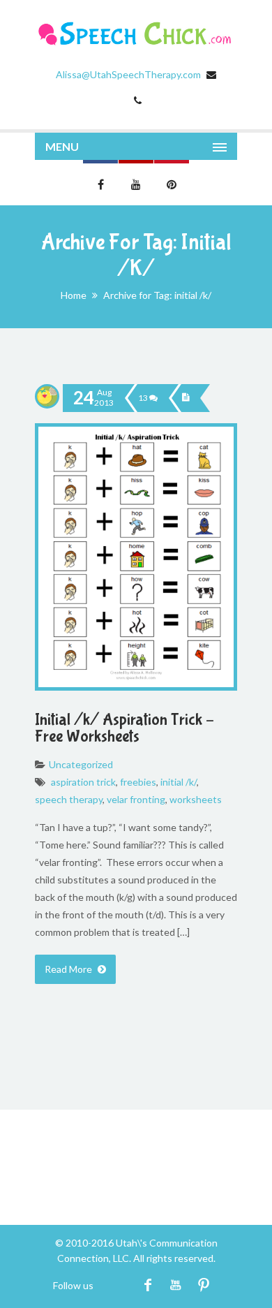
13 (143, 397)
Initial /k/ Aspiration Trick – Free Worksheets (124, 728)
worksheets (195, 799)
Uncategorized (81, 764)
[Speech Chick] (136, 33)
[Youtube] (175, 1285)
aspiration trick (83, 782)
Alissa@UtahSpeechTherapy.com (128, 74)
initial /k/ (178, 782)
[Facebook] (147, 1285)
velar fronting (136, 799)
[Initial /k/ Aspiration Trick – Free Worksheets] (185, 398)
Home (73, 295)
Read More (69, 969)
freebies (138, 782)
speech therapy (69, 799)
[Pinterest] (203, 1285)
